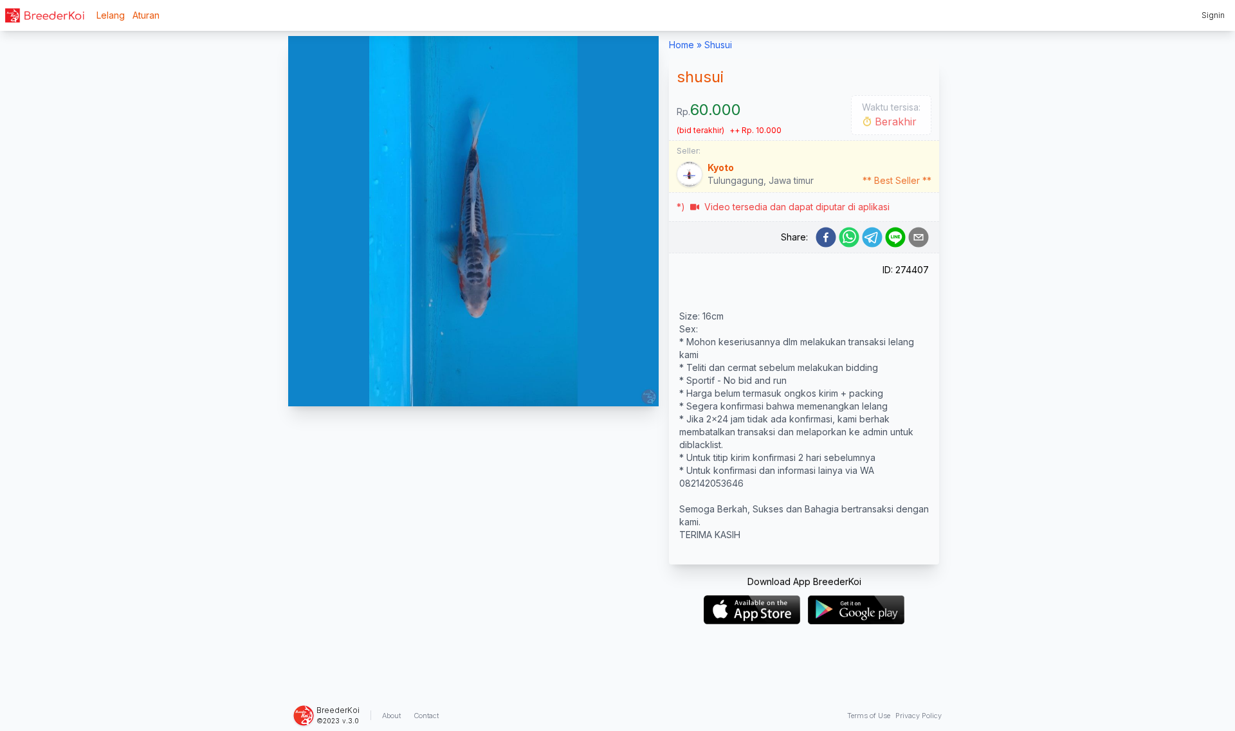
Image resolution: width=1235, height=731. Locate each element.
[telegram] (872, 237)
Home (681, 44)
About (391, 715)
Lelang (110, 15)
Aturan (146, 15)
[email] (918, 237)
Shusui (718, 44)
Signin (1213, 15)
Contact (426, 715)
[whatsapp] (849, 237)
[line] (895, 237)
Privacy (918, 715)
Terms (868, 715)
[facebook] (826, 237)
